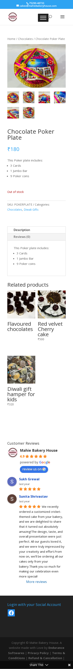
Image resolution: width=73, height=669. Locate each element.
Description (22, 230)
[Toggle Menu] (43, 18)
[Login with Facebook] (11, 612)
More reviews (36, 582)
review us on (32, 469)
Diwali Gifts (31, 209)
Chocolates (25, 39)
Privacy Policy (38, 653)
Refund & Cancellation (45, 658)
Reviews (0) (22, 237)
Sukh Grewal (29, 479)
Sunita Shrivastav (33, 496)
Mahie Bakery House (39, 450)
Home (11, 39)
